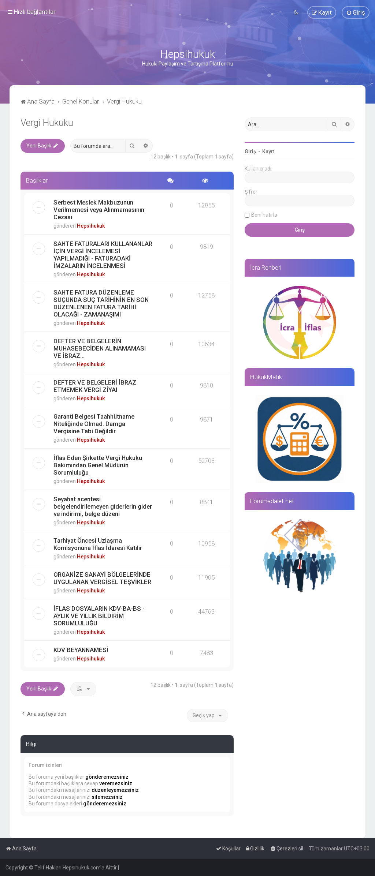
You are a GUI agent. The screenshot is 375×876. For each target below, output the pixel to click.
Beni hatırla (264, 215)
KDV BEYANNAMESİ (80, 650)
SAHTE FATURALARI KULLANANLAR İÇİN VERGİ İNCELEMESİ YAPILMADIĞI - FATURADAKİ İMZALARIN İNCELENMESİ (102, 254)
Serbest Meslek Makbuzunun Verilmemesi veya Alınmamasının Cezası (98, 210)
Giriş (250, 151)
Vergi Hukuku (47, 122)
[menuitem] (356, 12)
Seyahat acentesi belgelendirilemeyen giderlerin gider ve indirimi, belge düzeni (102, 506)
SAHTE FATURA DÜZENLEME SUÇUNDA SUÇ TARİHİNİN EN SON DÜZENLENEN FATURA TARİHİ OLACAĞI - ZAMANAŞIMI (101, 303)
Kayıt (268, 151)
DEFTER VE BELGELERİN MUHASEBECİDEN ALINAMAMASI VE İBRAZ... (99, 348)
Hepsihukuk (91, 226)
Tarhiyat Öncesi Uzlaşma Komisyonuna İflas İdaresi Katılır (97, 544)
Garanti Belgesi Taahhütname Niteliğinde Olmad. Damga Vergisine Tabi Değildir (93, 424)
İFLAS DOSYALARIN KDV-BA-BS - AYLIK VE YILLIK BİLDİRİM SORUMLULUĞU (99, 616)
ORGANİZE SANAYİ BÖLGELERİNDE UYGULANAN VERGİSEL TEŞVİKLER (102, 578)
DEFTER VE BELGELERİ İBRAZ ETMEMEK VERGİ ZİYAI (94, 386)
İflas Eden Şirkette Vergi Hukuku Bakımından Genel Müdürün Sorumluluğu (97, 465)
